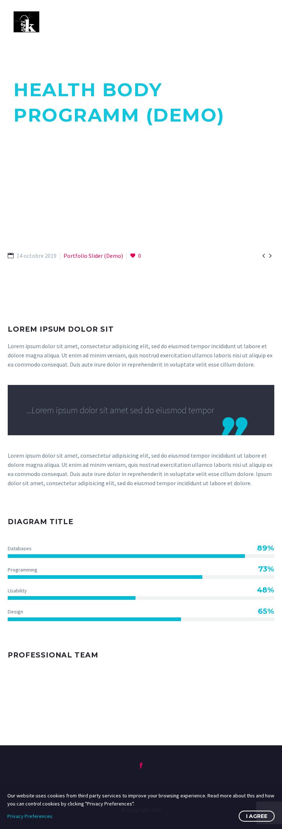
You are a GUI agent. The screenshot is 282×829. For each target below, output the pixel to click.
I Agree (256, 816)
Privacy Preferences (30, 816)
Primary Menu (261, 22)
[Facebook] (141, 765)
